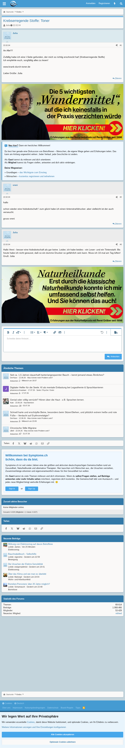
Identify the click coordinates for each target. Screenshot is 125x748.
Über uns (6, 708)
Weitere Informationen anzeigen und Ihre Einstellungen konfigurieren (34, 727)
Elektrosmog (13, 550)
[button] (8, 332)
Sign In (12, 489)
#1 (121, 45)
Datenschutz (52, 708)
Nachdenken (29, 403)
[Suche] (121, 4)
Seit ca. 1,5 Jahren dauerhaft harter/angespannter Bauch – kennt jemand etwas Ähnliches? (57, 375)
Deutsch (20, 703)
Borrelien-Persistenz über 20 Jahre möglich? (29, 584)
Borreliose (12, 589)
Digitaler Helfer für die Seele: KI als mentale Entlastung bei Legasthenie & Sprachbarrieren (56, 387)
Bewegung (13, 559)
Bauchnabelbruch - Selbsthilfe (22, 554)
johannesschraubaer (18, 390)
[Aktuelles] (114, 4)
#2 (121, 197)
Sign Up (31, 489)
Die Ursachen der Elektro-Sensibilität (25, 564)
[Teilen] (117, 45)
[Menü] (4, 4)
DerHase (13, 378)
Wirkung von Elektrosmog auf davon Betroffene (30, 544)
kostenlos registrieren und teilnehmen (36, 176)
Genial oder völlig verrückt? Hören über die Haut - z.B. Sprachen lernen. (47, 399)
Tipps (78, 708)
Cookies (8, 703)
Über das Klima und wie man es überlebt (27, 574)
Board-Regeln (67, 708)
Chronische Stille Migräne (23, 428)
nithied (119, 613)
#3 (121, 244)
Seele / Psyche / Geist (45, 390)
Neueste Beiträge (11, 538)
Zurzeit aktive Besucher (15, 501)
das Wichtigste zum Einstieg (33, 172)
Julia (8, 25)
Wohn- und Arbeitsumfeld (19, 579)
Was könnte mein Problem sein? (40, 378)
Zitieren (118, 78)
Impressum (17, 708)
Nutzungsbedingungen (35, 708)
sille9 (12, 431)
